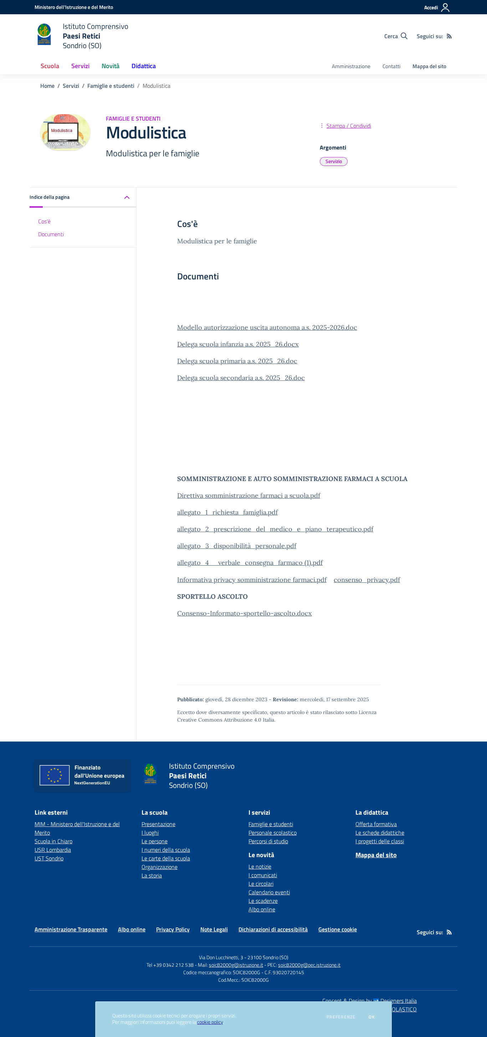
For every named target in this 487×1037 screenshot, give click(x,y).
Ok (372, 1017)
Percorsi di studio (268, 841)
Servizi (71, 85)
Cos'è (44, 221)
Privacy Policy (173, 929)
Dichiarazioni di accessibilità (273, 929)
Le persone (155, 841)
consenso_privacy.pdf (367, 580)
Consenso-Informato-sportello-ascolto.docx (244, 613)
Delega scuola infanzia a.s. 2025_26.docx (238, 344)
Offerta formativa (376, 824)
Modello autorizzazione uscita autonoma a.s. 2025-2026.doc (267, 327)
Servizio (333, 161)
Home (47, 85)
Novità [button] (110, 66)
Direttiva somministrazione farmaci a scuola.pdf (248, 495)
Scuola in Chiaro (53, 841)
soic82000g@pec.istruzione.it (309, 964)
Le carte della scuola (166, 858)
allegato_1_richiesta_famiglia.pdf (227, 512)
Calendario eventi (269, 892)
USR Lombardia (53, 849)
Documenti (51, 234)
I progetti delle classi (379, 841)
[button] (83, 197)
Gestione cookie (337, 929)
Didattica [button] (144, 66)
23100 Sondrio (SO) (267, 957)
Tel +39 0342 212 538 (170, 964)
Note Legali (214, 929)
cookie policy (210, 1022)
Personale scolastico (272, 832)
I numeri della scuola (166, 849)
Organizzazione (160, 867)
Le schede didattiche (379, 832)
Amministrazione (351, 66)
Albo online (261, 909)
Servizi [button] (80, 66)
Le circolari (260, 883)
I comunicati (262, 875)
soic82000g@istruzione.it (236, 964)
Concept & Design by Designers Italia (369, 1000)
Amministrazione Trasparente (71, 929)
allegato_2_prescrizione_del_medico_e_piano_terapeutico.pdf (275, 529)
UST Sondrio (49, 858)
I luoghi (150, 832)
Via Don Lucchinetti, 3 (221, 957)
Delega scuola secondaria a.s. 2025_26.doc (241, 378)
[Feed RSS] (449, 36)
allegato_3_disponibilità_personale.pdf (236, 546)
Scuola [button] (50, 66)
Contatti (391, 66)
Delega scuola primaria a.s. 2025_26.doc (237, 361)
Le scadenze (263, 900)
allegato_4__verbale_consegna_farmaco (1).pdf (250, 562)
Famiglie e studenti (110, 85)
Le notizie (259, 866)
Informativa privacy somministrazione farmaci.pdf (252, 580)
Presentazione (158, 824)
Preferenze (341, 1017)
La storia (152, 875)
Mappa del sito (429, 66)
